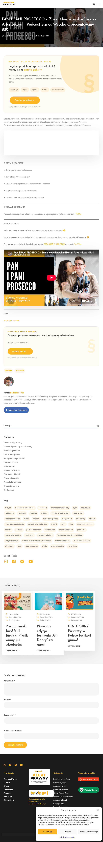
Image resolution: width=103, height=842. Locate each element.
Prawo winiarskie (11, 478)
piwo (71, 524)
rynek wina (29, 535)
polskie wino (50, 530)
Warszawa (9, 546)
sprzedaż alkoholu (45, 535)
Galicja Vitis (78, 513)
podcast (18, 530)
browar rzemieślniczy (60, 508)
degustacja (85, 508)
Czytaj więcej (11, 650)
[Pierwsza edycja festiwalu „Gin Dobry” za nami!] (48, 601)
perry (63, 524)
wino (19, 546)
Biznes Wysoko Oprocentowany (18, 447)
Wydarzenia (9, 490)
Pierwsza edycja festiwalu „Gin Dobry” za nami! (48, 636)
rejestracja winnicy (13, 535)
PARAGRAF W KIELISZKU (54, 244)
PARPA (54, 524)
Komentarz (9, 681)
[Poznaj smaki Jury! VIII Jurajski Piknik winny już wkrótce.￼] (17, 601)
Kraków (36, 519)
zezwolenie (72, 546)
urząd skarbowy (11, 541)
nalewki (92, 519)
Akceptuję (47, 832)
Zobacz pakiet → (20, 351)
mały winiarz (67, 519)
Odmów (67, 832)
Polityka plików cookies (67, 837)
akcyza (8, 508)
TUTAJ (78, 214)
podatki (8, 530)
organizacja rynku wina (37, 524)
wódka (44, 546)
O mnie (7, 783)
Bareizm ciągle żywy (13, 443)
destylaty (22, 513)
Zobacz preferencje (89, 832)
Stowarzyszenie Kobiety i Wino (69, 535)
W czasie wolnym (11, 486)
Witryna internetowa (13, 731)
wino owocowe (31, 546)
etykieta (44, 513)
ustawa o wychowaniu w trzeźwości (36, 541)
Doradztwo (8, 790)
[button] (98, 810)
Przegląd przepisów (13, 482)
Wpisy (6, 786)
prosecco (20, 371)
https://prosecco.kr (11, 320)
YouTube (78, 244)
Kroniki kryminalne (12, 451)
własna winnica (57, 546)
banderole (42, 508)
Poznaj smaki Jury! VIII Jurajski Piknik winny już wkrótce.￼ (17, 636)
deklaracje (9, 513)
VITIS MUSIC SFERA (82, 541)
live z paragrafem (50, 519)
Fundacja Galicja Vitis (60, 513)
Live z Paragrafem (12, 455)
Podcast (7, 793)
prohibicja (81, 530)
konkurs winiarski (12, 519)
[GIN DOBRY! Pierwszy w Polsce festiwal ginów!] (79, 601)
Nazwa (7, 700)
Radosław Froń (26, 36)
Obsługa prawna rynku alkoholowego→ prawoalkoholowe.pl (37, 801)
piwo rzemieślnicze (85, 524)
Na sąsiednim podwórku (14, 458)
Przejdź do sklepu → (25, 100)
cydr (75, 508)
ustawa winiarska (62, 541)
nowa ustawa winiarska (14, 524)
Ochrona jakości (11, 462)
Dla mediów (9, 800)
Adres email (10, 715)
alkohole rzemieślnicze (24, 508)
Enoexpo (33, 513)
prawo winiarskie (66, 530)
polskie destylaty (33, 530)
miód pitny (80, 519)
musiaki (8, 371)
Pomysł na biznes (12, 470)
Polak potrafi (43, 36)
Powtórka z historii (12, 474)
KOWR (26, 519)
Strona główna (10, 779)
